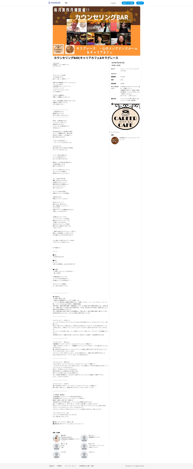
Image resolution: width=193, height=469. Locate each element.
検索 (66, 3)
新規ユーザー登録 (128, 3)
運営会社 (51, 466)
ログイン (140, 3)
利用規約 (59, 466)
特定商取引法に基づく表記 (86, 466)
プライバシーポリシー (71, 466)
